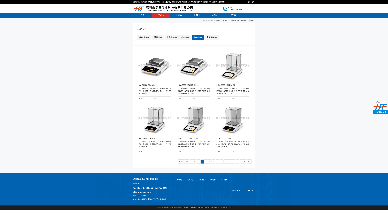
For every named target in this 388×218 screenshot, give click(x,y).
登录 (249, 2)
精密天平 (198, 37)
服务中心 (179, 15)
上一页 (193, 161)
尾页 (249, 161)
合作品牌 (215, 15)
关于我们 (233, 15)
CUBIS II (244, 20)
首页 (142, 15)
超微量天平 (144, 37)
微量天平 (158, 37)
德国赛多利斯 (235, 20)
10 (233, 161)
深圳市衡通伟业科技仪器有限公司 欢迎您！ (147, 2)
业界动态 (197, 15)
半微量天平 (172, 37)
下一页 (243, 161)
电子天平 (226, 20)
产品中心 (161, 15)
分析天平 (185, 37)
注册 (253, 2)
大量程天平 (212, 37)
